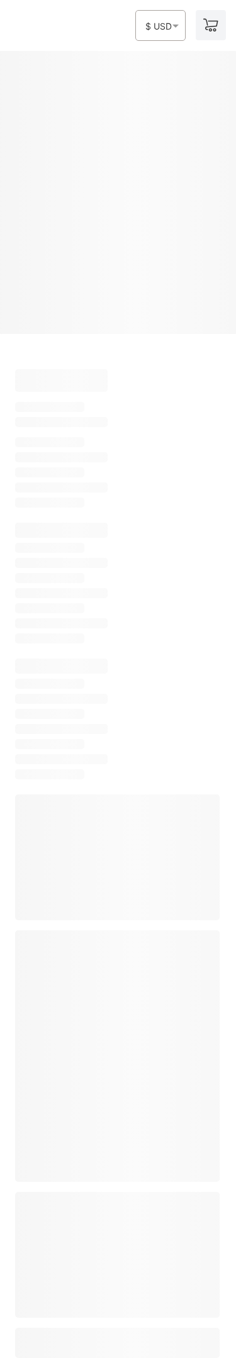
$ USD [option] (158, 26)
